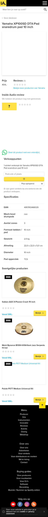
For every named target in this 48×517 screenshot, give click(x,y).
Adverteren (24, 450)
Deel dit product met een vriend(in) (24, 152)
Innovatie (24, 423)
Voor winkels (24, 453)
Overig (24, 431)
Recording (24, 487)
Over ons (24, 447)
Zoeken (45, 9)
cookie (22, 511)
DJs (24, 417)
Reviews (24, 426)
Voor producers (24, 475)
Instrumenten (24, 420)
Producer (24, 414)
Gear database (10, 18)
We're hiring (24, 459)
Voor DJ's (24, 481)
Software (24, 484)
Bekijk (38, 313)
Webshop (24, 434)
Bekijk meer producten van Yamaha (29, 88)
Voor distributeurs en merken (24, 456)
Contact (24, 462)
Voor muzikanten (24, 478)
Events (24, 428)
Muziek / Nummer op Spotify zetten (24, 490)
